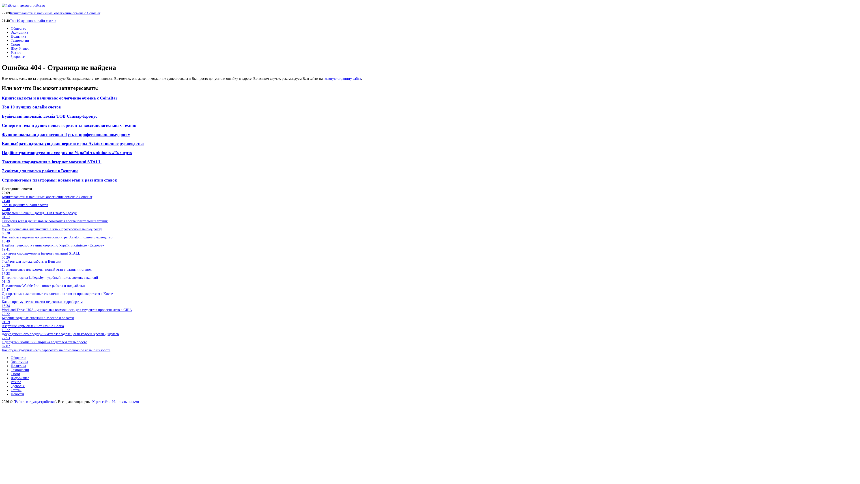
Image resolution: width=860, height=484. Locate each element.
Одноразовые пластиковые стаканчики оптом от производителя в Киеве (57, 294)
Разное (16, 52)
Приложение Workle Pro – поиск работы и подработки (43, 285)
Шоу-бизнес (20, 48)
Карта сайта (101, 402)
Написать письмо (125, 402)
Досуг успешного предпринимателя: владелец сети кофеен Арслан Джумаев (60, 334)
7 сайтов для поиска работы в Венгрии (40, 171)
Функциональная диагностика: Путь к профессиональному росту (66, 134)
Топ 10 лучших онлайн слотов (33, 21)
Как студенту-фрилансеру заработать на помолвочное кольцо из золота (56, 350)
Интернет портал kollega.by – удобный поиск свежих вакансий (50, 277)
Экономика (19, 32)
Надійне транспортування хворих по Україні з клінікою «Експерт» (67, 152)
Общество (18, 28)
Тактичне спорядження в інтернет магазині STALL (51, 162)
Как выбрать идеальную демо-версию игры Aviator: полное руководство (73, 143)
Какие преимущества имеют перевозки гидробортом (42, 302)
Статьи (16, 390)
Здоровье (18, 56)
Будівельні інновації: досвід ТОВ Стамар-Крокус (49, 116)
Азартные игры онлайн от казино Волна (33, 326)
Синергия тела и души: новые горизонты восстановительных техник (69, 125)
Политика (18, 36)
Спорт (15, 44)
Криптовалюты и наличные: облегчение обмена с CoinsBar (55, 13)
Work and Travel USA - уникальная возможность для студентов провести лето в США (67, 310)
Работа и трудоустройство (35, 402)
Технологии (20, 40)
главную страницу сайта (342, 78)
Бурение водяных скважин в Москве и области (38, 318)
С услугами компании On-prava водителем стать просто (44, 342)
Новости (17, 394)
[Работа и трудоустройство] (23, 5)
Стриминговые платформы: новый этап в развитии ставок (59, 180)
